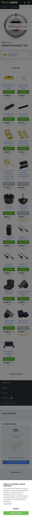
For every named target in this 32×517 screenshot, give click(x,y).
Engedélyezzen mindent (16, 513)
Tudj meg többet (7, 503)
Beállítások (16, 508)
